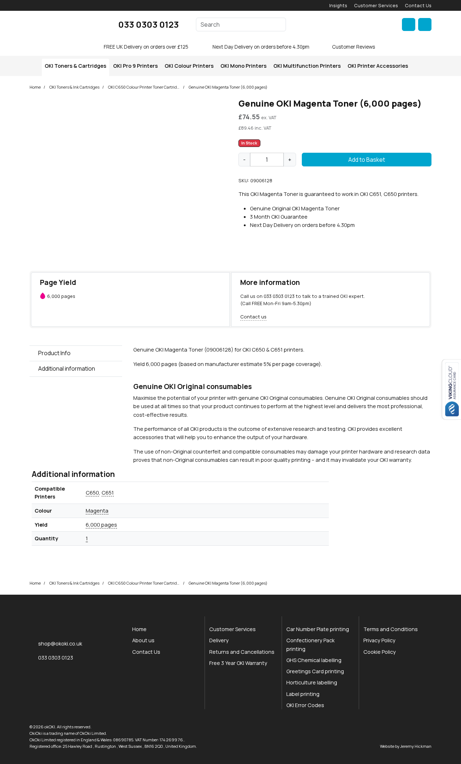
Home (35, 87)
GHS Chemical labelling (313, 660)
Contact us (253, 316)
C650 (92, 492)
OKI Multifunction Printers (307, 65)
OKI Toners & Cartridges (75, 65)
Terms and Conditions (390, 629)
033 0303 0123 (148, 24)
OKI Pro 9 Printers (135, 65)
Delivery (219, 640)
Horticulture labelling (311, 682)
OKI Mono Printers (243, 65)
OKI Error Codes (305, 705)
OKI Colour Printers (189, 65)
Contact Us (418, 5)
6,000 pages (101, 524)
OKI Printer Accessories (378, 65)
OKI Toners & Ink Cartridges (74, 87)
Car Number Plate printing (317, 629)
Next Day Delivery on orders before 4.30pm (260, 47)
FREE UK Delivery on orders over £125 (146, 47)
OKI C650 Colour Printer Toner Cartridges (144, 87)
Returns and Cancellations (241, 651)
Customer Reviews (353, 47)
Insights (338, 5)
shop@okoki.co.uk (60, 643)
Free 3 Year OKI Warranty (238, 663)
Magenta (97, 510)
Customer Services (376, 5)
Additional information (66, 368)
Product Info (54, 353)
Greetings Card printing (315, 671)
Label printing (302, 694)
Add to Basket (366, 160)
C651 (108, 492)
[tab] (76, 353)
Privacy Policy (379, 640)
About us (143, 640)
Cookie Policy (379, 651)
